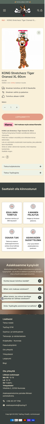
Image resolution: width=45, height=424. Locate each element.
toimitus (13, 82)
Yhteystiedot (8, 356)
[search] (38, 10)
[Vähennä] (5, 107)
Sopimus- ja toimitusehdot (13, 334)
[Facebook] (7, 157)
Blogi (5, 365)
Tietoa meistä (8, 325)
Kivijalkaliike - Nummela (12, 343)
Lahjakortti (7, 360)
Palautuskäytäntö (9, 347)
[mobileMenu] (4, 10)
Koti (3, 20)
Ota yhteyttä (8, 351)
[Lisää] (17, 107)
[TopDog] (22, 10)
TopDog (20, 416)
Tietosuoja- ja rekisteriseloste (14, 338)
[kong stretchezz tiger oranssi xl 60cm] (38, 32)
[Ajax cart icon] (41, 10)
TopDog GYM (8, 329)
